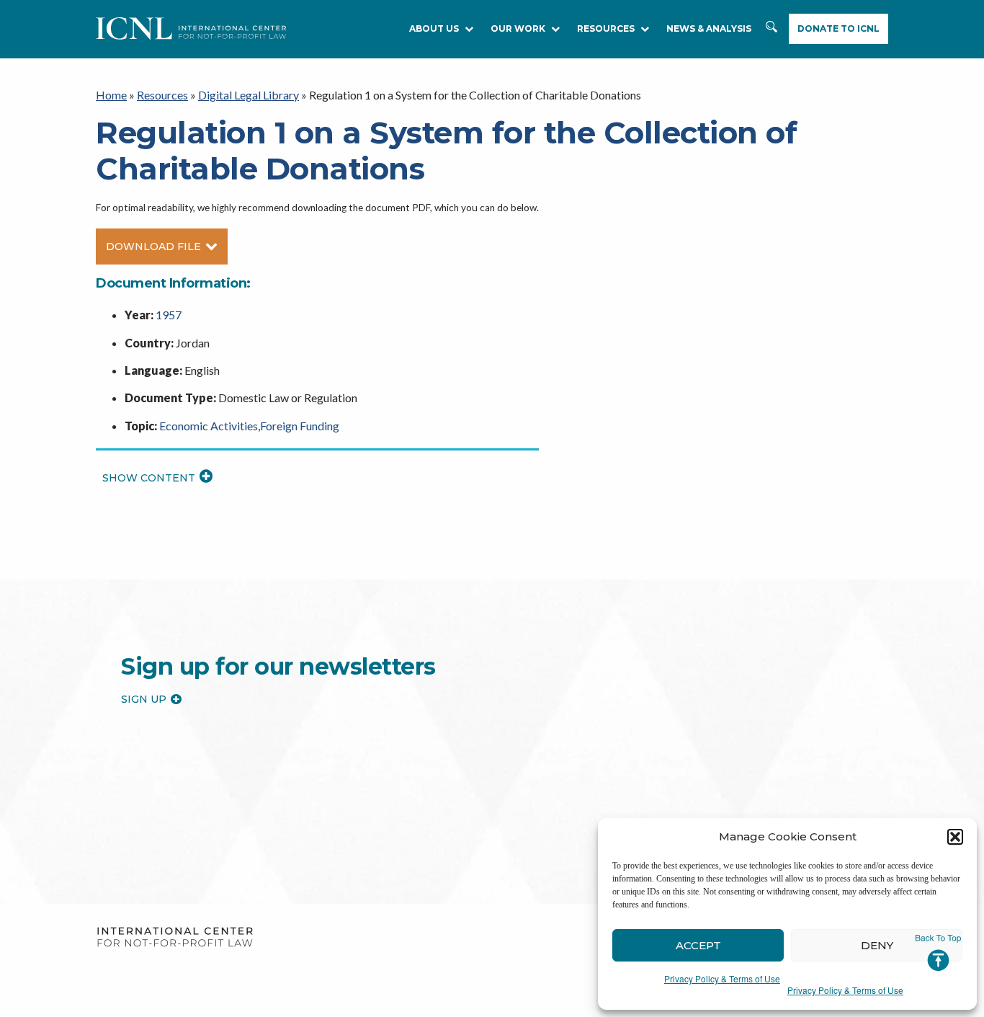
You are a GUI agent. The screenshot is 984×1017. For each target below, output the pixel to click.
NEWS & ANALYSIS (708, 28)
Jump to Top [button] (938, 953)
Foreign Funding (299, 425)
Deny (877, 945)
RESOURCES (606, 28)
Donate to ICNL (838, 28)
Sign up (143, 699)
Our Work (518, 28)
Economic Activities (208, 425)
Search (771, 29)
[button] (955, 837)
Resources (162, 95)
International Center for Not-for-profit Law (175, 937)
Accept (698, 945)
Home (111, 95)
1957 (169, 314)
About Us (434, 28)
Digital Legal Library (248, 95)
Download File (153, 246)
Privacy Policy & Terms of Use (722, 978)
